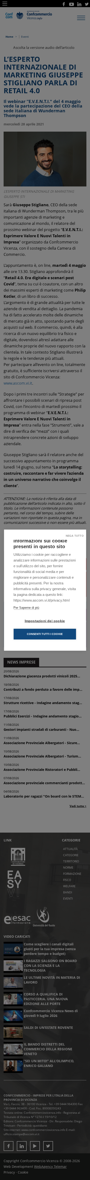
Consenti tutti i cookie (45, 634)
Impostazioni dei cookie (45, 621)
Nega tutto (75, 535)
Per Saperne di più (26, 607)
